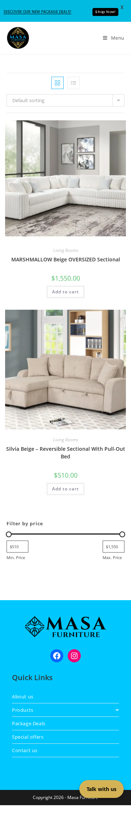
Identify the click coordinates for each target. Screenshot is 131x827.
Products (22, 710)
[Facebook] (56, 655)
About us (22, 696)
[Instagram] (74, 655)
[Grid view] (57, 83)
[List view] (73, 83)
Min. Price (16, 557)
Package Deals (28, 723)
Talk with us (101, 789)
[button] (101, 128)
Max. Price (112, 557)
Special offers (27, 737)
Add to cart (65, 292)
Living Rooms (65, 250)
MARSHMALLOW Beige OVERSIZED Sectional (65, 259)
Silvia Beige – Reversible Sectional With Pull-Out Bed (65, 452)
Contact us (24, 750)
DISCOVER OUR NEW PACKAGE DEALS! (37, 12)
